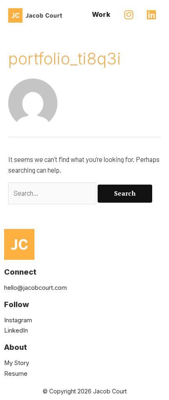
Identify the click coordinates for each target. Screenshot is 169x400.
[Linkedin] (151, 14)
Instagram (18, 320)
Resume (15, 373)
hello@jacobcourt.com (35, 287)
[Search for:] (53, 193)
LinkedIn (16, 330)
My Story (16, 363)
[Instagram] (129, 14)
